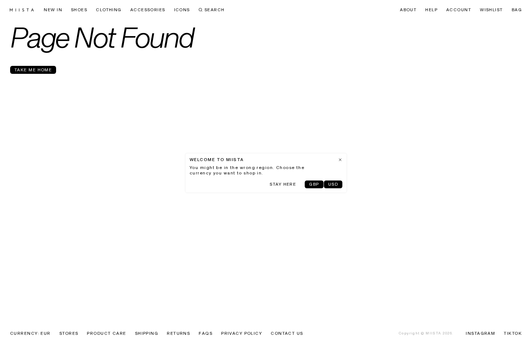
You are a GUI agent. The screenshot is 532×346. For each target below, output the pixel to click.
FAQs (205, 334)
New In (53, 10)
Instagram (480, 334)
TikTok (513, 334)
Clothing (109, 10)
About (408, 10)
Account (458, 10)
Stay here (283, 185)
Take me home (33, 70)
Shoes (79, 10)
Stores (69, 334)
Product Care (106, 334)
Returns (178, 334)
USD (333, 185)
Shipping (147, 334)
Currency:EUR (30, 334)
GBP (314, 185)
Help (431, 10)
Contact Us (287, 334)
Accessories (147, 10)
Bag (517, 10)
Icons (182, 10)
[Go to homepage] (22, 10)
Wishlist (491, 10)
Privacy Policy (241, 334)
